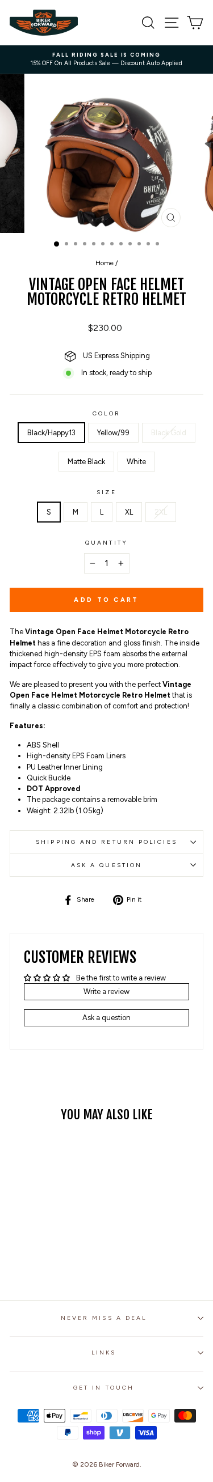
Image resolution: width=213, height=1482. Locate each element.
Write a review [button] (106, 991)
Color (106, 413)
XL (129, 512)
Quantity (106, 542)
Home (104, 263)
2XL (160, 512)
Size (106, 492)
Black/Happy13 (51, 432)
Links (103, 1352)
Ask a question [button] (106, 1017)
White (136, 461)
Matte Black (86, 461)
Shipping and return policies (106, 842)
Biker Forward (119, 1464)
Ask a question (106, 865)
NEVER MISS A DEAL (104, 1318)
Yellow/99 (113, 432)
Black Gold (168, 432)
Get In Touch (103, 1387)
